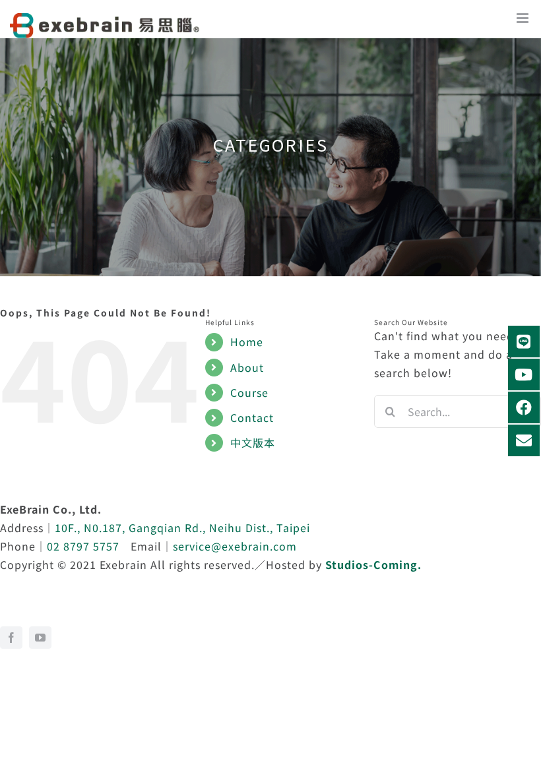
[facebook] (11, 637)
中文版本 (252, 442)
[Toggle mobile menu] (529, 21)
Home (246, 341)
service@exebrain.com (235, 546)
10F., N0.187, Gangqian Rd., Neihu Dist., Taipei (182, 527)
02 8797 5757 (83, 546)
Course (249, 392)
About (247, 367)
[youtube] (40, 637)
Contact (252, 417)
